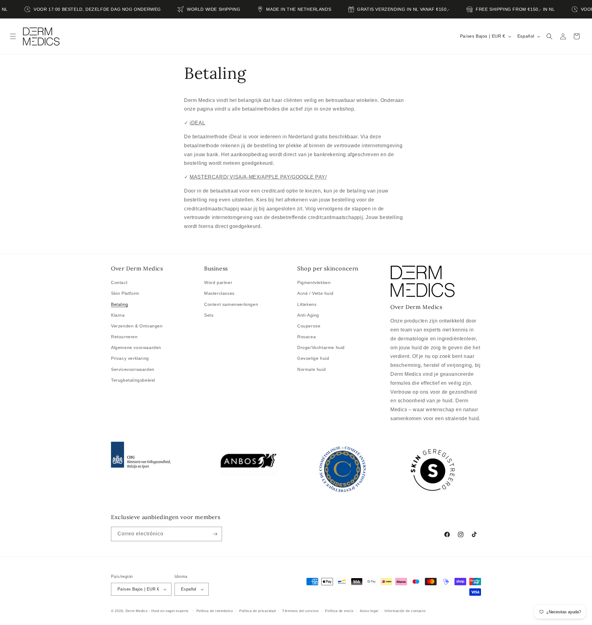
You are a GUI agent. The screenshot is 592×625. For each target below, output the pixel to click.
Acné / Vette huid (315, 293)
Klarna (118, 315)
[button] (13, 36)
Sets (208, 315)
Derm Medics (137, 611)
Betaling (119, 304)
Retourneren (124, 336)
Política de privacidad (257, 610)
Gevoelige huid (313, 358)
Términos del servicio (300, 610)
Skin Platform (125, 293)
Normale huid (311, 369)
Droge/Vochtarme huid (321, 347)
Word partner (218, 282)
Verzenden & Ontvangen (137, 325)
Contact (119, 282)
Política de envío (339, 610)
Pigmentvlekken (314, 282)
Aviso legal (369, 610)
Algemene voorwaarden (136, 347)
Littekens (306, 304)
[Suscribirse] (215, 534)
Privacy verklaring (130, 358)
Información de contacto (405, 610)
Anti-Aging (308, 315)
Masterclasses (219, 293)
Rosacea (306, 336)
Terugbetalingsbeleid (133, 380)
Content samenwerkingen (231, 304)
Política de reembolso (214, 610)
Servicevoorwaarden (132, 369)
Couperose (308, 325)
